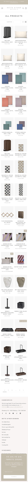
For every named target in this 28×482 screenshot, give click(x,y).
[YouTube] (13, 413)
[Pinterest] (9, 413)
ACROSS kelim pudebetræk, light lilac (7, 245)
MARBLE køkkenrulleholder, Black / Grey (7, 313)
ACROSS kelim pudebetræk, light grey (21, 245)
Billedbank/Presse (6, 429)
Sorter (10, 22)
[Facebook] (2, 413)
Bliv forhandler (5, 434)
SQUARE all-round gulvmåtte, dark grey (7, 176)
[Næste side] (23, 390)
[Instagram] (6, 413)
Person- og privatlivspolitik (8, 427)
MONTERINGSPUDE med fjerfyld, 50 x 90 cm (21, 42)
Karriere (4, 432)
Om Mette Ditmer (6, 422)
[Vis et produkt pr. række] (23, 22)
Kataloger (4, 440)
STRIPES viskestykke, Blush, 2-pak (7, 88)
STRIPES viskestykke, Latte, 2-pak (7, 111)
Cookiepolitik (5, 445)
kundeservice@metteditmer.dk (16, 407)
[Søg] (23, 8)
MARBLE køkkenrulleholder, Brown (7, 380)
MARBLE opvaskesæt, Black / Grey (20, 357)
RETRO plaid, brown (20, 266)
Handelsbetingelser (6, 424)
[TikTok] (16, 413)
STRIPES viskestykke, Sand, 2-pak (21, 111)
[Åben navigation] (2, 8)
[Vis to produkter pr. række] (25, 22)
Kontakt (3, 442)
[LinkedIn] (20, 413)
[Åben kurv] (26, 8)
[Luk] (25, 455)
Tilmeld (14, 476)
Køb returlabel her (6, 437)
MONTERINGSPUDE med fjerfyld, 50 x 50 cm (21, 65)
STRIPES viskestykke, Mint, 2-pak (21, 88)
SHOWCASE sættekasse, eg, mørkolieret (21, 222)
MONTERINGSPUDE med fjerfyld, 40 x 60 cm (7, 65)
